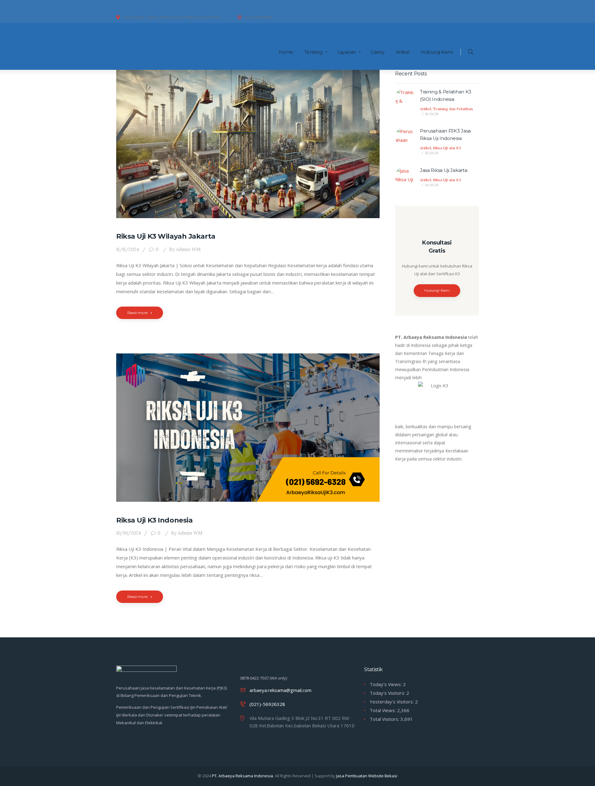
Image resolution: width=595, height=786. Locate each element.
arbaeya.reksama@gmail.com (280, 690)
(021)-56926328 (267, 704)
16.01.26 (432, 113)
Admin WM (185, 249)
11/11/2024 (127, 249)
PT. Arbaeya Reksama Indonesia (242, 776)
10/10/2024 (128, 533)
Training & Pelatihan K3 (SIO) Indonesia (445, 95)
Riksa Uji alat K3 (447, 148)
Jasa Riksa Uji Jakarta (443, 170)
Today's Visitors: (388, 693)
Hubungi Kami (437, 290)
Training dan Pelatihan (453, 108)
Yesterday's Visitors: (392, 701)
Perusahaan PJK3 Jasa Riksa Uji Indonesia (445, 134)
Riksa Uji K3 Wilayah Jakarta (165, 236)
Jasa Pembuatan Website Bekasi (366, 776)
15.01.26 (432, 152)
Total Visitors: (385, 719)
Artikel (425, 108)
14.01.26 (432, 184)
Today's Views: (386, 684)
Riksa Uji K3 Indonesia (154, 520)
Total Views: (383, 710)
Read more (137, 312)
